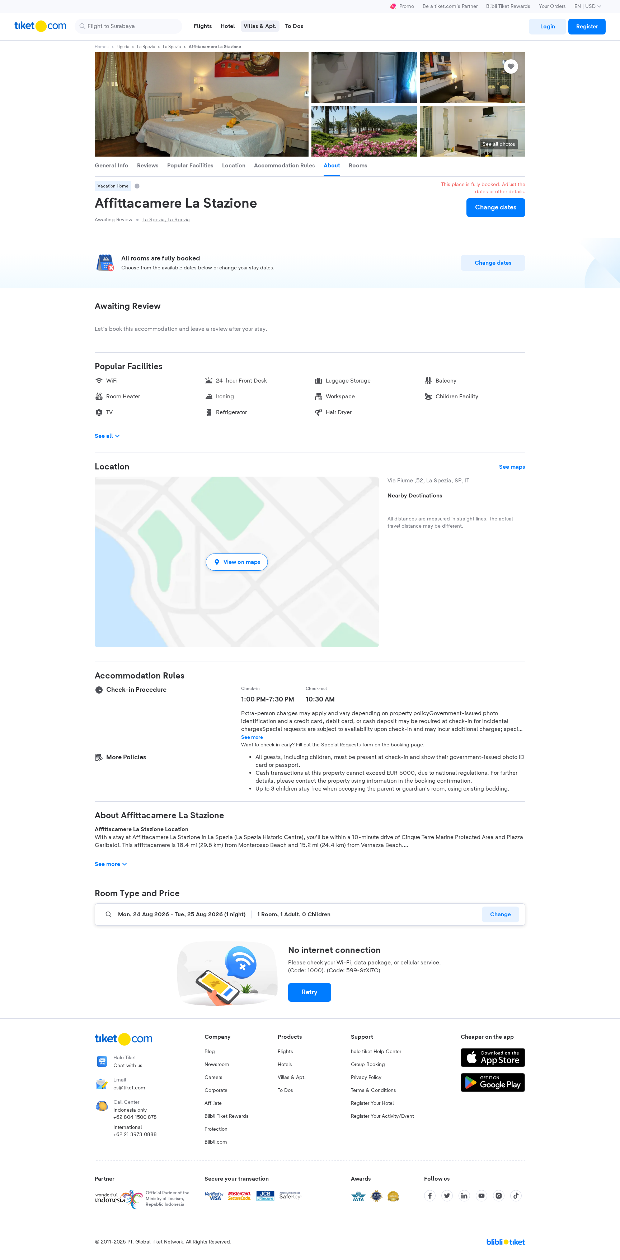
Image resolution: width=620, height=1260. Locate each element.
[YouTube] (481, 1195)
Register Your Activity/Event (382, 1116)
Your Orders (552, 6)
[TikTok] (516, 1195)
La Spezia (146, 47)
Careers (213, 1077)
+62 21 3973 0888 (135, 1134)
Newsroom (217, 1064)
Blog (210, 1051)
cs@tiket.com (129, 1088)
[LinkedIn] (464, 1195)
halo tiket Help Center (376, 1051)
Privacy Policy (366, 1077)
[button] (237, 562)
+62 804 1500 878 (135, 1117)
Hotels (285, 1064)
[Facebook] (430, 1195)
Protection (216, 1129)
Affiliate (213, 1103)
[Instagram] (498, 1195)
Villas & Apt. (292, 1077)
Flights (285, 1051)
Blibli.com (216, 1142)
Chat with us (127, 1065)
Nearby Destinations (415, 495)
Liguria (123, 47)
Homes (102, 47)
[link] (547, 26)
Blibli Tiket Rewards (508, 6)
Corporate (216, 1090)
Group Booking (368, 1064)
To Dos (285, 1090)
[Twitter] (447, 1195)
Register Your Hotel (372, 1103)
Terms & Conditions (373, 1090)
